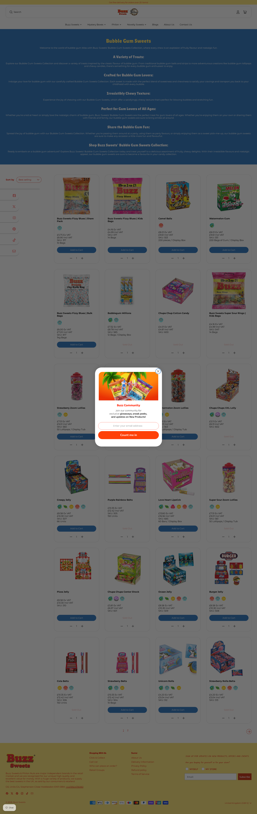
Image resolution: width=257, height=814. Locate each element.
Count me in (128, 435)
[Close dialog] (158, 371)
